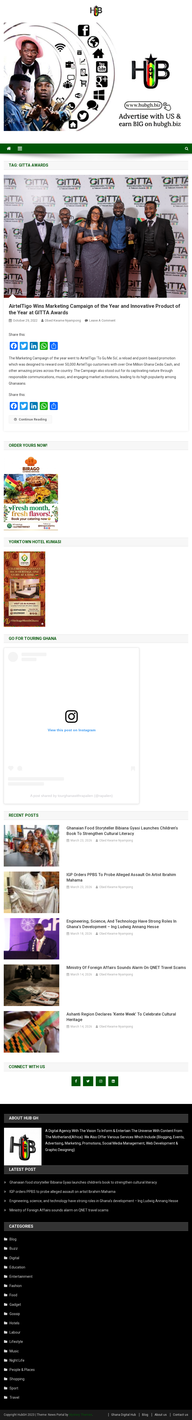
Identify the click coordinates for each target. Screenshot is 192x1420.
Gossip (15, 1314)
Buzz (14, 1248)
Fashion (16, 1286)
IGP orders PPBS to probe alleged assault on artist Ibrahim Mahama (121, 877)
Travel (14, 1397)
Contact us (180, 1414)
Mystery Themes (80, 1414)
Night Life (17, 1360)
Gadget (15, 1305)
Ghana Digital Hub (123, 1414)
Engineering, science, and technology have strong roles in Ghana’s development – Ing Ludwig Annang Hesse (121, 924)
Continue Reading (33, 419)
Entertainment (21, 1276)
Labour (15, 1332)
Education (17, 1267)
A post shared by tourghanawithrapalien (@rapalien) (71, 796)
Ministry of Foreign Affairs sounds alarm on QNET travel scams (126, 967)
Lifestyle (16, 1342)
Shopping (17, 1379)
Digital (14, 1258)
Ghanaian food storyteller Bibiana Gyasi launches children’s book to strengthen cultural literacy (122, 831)
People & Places (22, 1370)
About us (160, 1414)
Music (14, 1351)
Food (13, 1295)
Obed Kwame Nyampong (63, 320)
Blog (13, 1239)
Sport (14, 1388)
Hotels (15, 1323)
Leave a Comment (102, 320)
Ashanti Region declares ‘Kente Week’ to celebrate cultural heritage (121, 1017)
